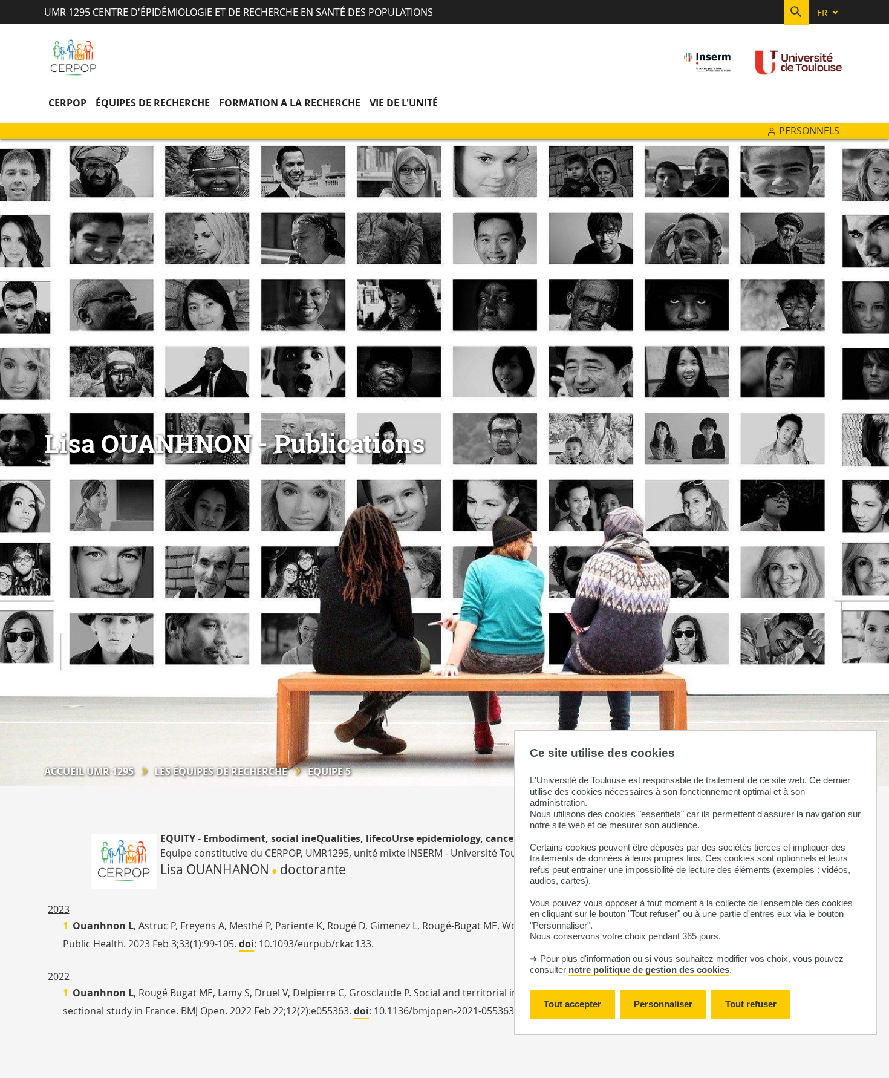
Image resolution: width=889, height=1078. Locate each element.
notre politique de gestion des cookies (648, 969)
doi (246, 943)
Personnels (809, 130)
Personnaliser (663, 1004)
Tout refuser (751, 1004)
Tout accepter (572, 1004)
